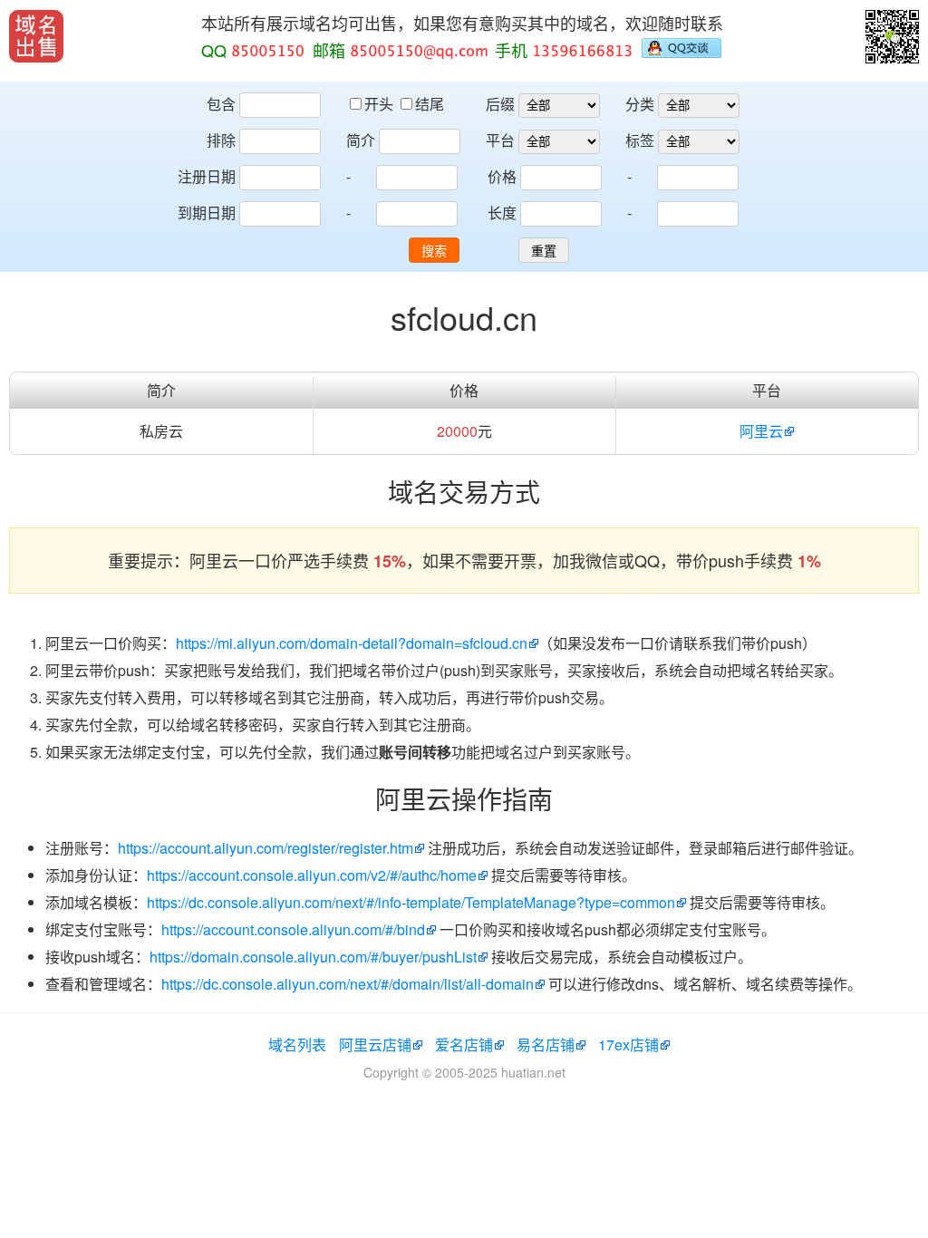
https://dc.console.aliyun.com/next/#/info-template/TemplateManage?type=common (411, 902)
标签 (639, 140)
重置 (543, 251)
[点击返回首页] (36, 36)
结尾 (429, 103)
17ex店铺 (628, 1044)
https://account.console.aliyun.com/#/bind (293, 929)
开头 (380, 103)
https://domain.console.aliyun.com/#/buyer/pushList (313, 956)
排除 (221, 140)
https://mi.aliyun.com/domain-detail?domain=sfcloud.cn (351, 643)
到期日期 (207, 212)
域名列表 (297, 1044)
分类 (639, 103)
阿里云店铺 (375, 1044)
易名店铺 (546, 1044)
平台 (500, 140)
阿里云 (761, 431)
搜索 (434, 251)
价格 (502, 176)
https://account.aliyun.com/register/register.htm (265, 847)
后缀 (500, 103)
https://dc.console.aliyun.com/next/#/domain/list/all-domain (347, 983)
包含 (221, 103)
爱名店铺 (464, 1044)
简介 (360, 140)
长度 (502, 212)
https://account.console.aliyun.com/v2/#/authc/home (312, 875)
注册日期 (207, 176)
